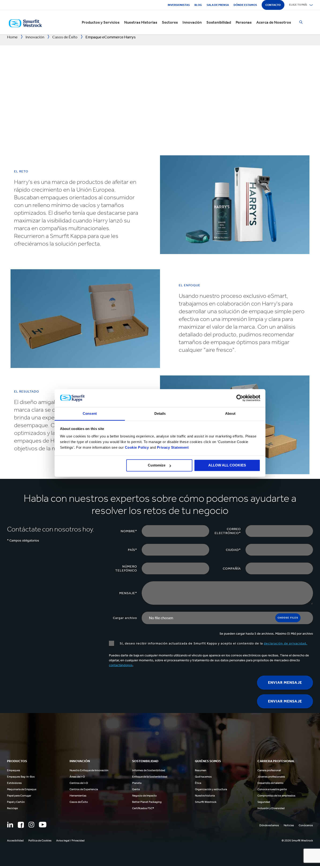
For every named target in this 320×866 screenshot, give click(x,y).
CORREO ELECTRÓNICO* (228, 531)
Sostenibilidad (218, 22)
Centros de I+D (79, 783)
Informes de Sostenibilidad (148, 770)
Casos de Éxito (79, 802)
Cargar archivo (125, 618)
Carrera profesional (269, 770)
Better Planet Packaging (147, 802)
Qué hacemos (203, 776)
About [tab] (230, 413)
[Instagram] (31, 824)
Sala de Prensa (218, 5)
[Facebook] (21, 825)
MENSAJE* (128, 593)
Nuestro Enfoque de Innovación (89, 770)
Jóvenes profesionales (271, 776)
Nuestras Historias (140, 22)
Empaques (13, 770)
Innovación (192, 22)
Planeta (136, 783)
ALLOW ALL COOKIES (227, 465)
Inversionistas (179, 5)
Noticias (289, 825)
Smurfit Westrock (205, 802)
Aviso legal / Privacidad (70, 840)
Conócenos (306, 825)
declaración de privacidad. (285, 643)
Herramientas (78, 795)
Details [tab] (160, 413)
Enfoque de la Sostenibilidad (149, 776)
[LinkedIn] (10, 824)
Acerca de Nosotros (273, 22)
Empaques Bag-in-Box (21, 776)
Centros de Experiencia (84, 789)
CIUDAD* (233, 550)
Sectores (170, 22)
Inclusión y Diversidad (271, 808)
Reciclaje (12, 808)
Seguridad (263, 802)
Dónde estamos (245, 5)
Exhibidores (14, 783)
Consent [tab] (90, 413)
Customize (156, 465)
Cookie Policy (137, 447)
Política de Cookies (40, 840)
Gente (136, 789)
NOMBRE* (129, 531)
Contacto (273, 5)
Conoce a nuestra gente (272, 789)
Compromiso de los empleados (276, 795)
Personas (244, 22)
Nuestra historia (205, 795)
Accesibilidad (15, 840)
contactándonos (121, 665)
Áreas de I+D (77, 776)
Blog (198, 5)
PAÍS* (132, 550)
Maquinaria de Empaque (21, 789)
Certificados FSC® (143, 808)
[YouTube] (42, 824)
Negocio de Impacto (144, 795)
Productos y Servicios (100, 22)
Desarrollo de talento (270, 783)
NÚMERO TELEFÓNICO (126, 568)
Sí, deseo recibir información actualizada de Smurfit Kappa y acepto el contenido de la (213, 643)
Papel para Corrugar (19, 795)
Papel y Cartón (16, 802)
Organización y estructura (211, 789)
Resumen (200, 770)
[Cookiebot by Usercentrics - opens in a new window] (239, 398)
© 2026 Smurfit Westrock (297, 840)
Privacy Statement (172, 447)
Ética (198, 783)
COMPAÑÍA (232, 569)
